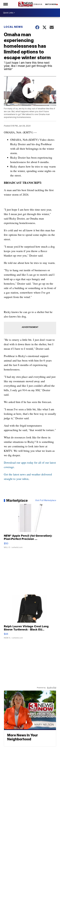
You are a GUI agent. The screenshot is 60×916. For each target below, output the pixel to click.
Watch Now (50, 4)
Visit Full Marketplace (45, 500)
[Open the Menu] (5, 4)
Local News (13, 26)
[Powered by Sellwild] (51, 688)
